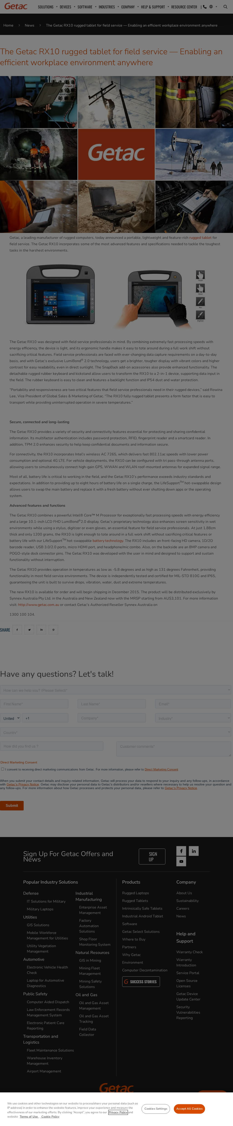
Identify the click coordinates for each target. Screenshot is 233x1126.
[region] (116, 1109)
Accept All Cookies (189, 1109)
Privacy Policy (118, 1112)
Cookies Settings (155, 1109)
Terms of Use (29, 1117)
